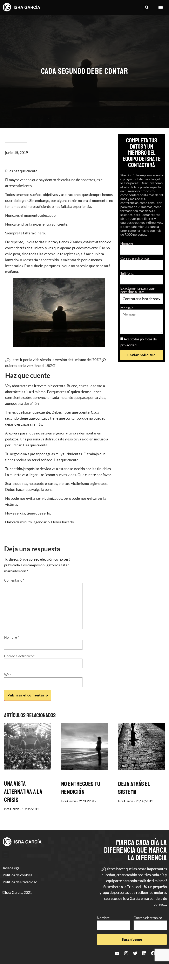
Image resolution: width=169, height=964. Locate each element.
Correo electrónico (134, 258)
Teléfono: (127, 273)
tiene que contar (32, 418)
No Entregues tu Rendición (80, 788)
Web (8, 674)
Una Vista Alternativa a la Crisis (23, 792)
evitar (92, 498)
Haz (8, 522)
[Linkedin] (144, 953)
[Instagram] (126, 953)
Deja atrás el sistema (134, 788)
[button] (146, 7)
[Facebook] (153, 953)
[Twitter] (135, 953)
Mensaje (126, 308)
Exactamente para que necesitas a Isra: (137, 289)
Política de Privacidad (20, 882)
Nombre (126, 243)
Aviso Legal (12, 868)
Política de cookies (17, 875)
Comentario (14, 580)
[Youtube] (117, 953)
